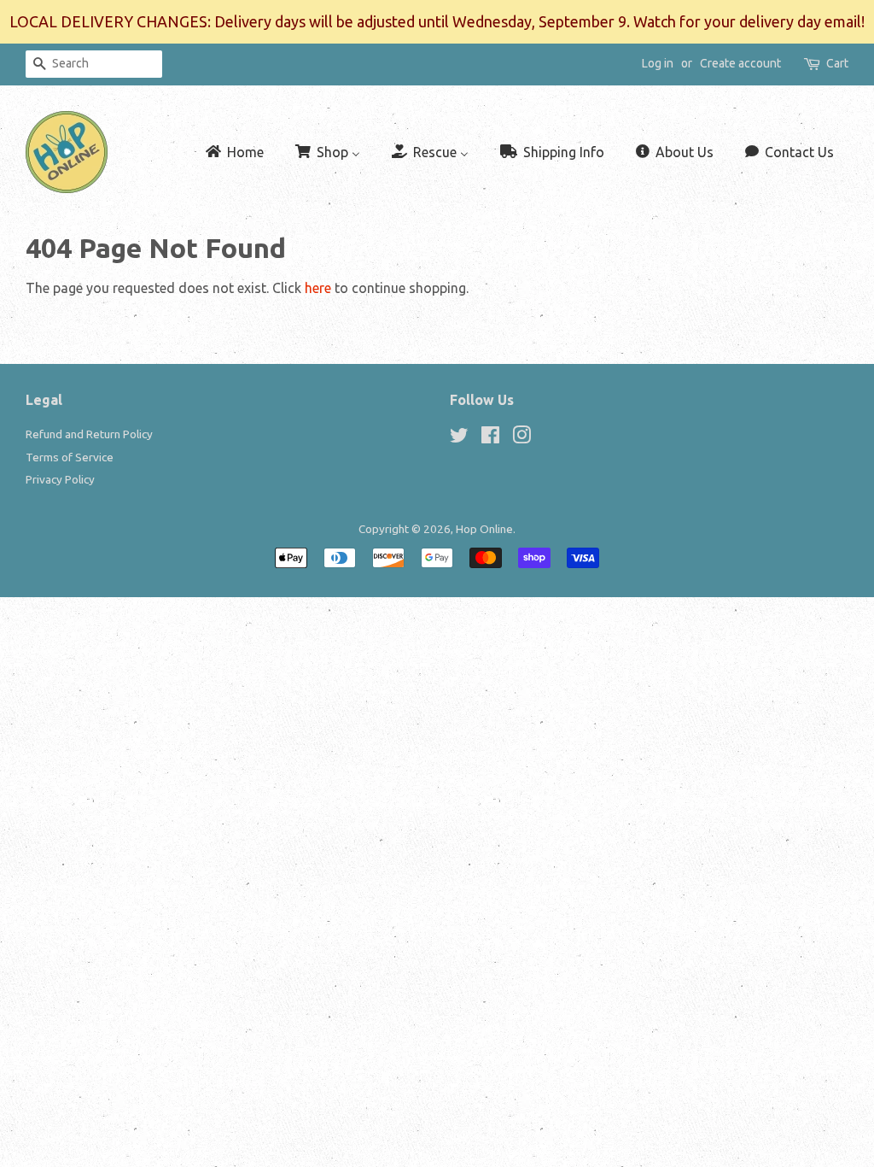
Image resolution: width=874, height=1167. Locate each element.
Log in (657, 63)
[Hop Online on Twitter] (459, 438)
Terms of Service (70, 457)
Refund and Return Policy (89, 434)
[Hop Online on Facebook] (490, 438)
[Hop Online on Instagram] (521, 438)
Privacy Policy (60, 479)
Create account (740, 63)
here (318, 288)
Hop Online (484, 529)
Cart (837, 63)
